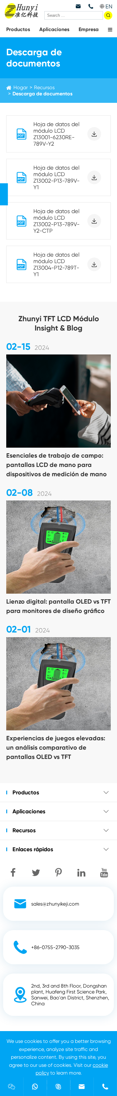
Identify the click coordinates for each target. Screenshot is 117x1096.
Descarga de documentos (42, 94)
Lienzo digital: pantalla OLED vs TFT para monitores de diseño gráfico (58, 606)
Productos (18, 29)
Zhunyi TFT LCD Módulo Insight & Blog (58, 323)
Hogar (20, 87)
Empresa (89, 29)
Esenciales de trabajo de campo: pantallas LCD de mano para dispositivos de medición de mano (56, 465)
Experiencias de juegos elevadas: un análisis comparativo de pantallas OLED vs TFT (55, 747)
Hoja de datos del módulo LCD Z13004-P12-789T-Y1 (56, 264)
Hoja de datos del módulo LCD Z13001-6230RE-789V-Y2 (56, 134)
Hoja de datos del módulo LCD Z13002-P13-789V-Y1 (56, 177)
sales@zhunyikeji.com (55, 904)
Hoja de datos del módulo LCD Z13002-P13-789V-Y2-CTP (56, 221)
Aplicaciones (54, 29)
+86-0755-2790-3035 (55, 947)
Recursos (44, 87)
